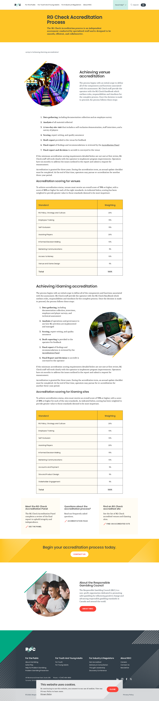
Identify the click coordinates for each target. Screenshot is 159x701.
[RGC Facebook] (126, 679)
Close (113, 689)
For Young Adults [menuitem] (62, 665)
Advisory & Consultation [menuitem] (98, 665)
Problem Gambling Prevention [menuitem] (37, 670)
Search (136, 5)
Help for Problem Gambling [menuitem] (35, 668)
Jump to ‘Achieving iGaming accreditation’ (42, 52)
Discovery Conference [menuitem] (98, 670)
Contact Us (79, 554)
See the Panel (35, 526)
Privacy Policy (46, 694)
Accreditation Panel (110, 145)
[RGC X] (131, 679)
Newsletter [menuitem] (125, 668)
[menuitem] (30, 5)
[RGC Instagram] (122, 679)
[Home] (19, 5)
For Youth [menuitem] (59, 662)
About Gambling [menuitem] (31, 662)
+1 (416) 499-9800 (65, 678)
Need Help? (119, 5)
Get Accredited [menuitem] (95, 662)
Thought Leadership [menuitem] (97, 668)
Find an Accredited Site (118, 524)
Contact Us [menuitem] (125, 665)
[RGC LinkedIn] (117, 679)
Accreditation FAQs (78, 521)
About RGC (87, 608)
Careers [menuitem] (124, 662)
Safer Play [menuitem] (29, 665)
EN (143, 5)
